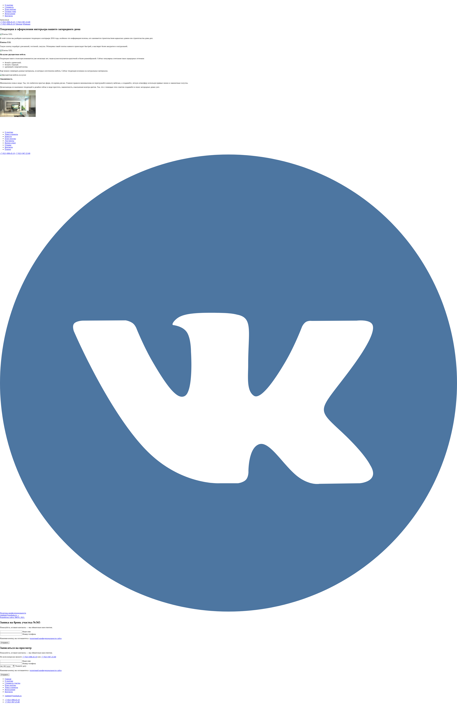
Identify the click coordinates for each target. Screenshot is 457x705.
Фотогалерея (10, 14)
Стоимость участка (12, 683)
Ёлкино (8, 149)
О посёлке (9, 5)
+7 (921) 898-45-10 (7, 22)
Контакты (9, 16)
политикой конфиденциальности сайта (46, 638)
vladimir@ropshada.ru (13, 696)
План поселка (10, 139)
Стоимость (9, 7)
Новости (8, 136)
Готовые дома (10, 11)
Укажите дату (20, 666)
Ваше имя (26, 632)
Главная (8, 679)
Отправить (5, 643)
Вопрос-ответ (10, 143)
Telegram (18, 24)
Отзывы (8, 145)
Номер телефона (29, 634)
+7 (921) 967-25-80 (22, 22)
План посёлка (10, 9)
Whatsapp (26, 24)
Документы (9, 141)
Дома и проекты (11, 134)
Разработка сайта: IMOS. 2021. (12, 617)
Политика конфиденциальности (13, 613)
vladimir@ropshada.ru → (9, 615)
